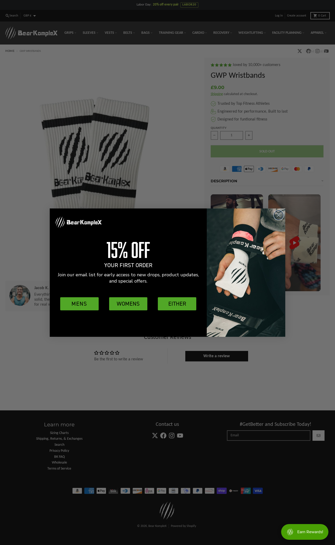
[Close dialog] (278, 215)
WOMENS (128, 303)
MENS (79, 303)
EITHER (177, 303)
